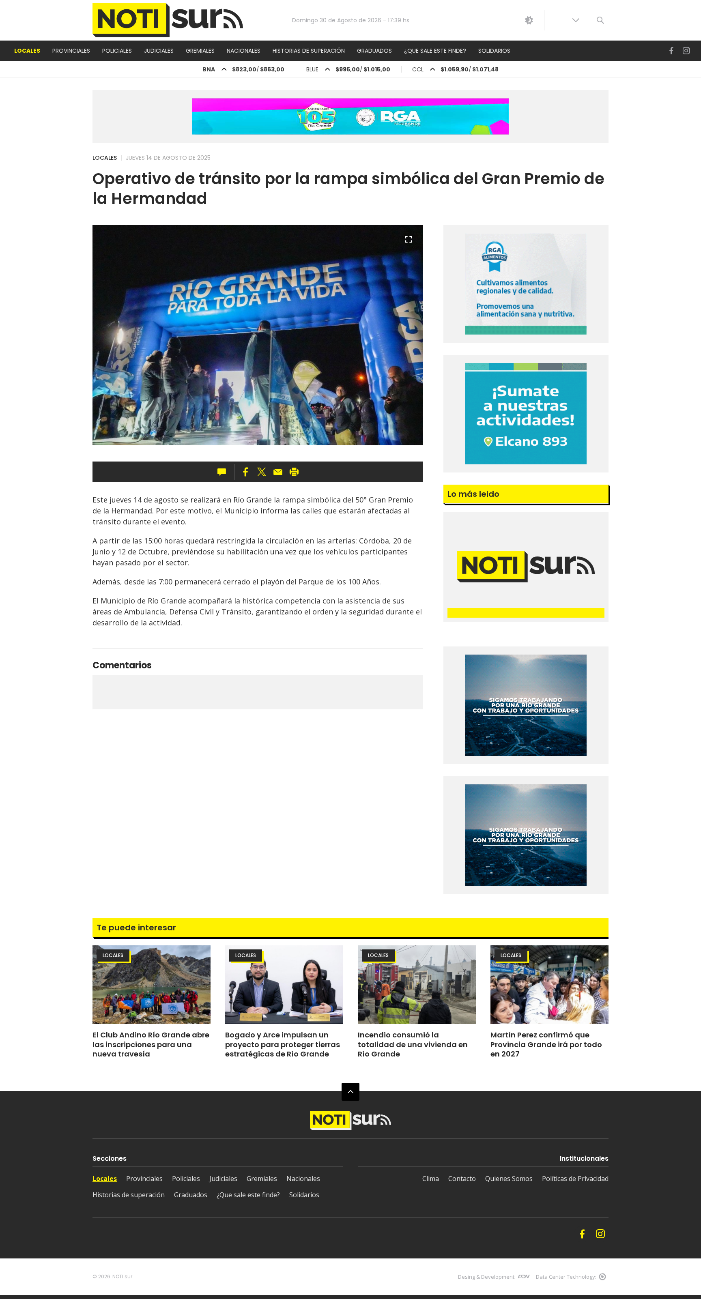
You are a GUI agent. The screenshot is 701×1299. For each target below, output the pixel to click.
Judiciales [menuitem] (159, 51)
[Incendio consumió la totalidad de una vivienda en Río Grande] (417, 984)
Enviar (278, 472)
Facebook (671, 50)
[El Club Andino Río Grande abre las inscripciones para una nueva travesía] (151, 984)
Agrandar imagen (408, 243)
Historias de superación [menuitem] (309, 51)
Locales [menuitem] (27, 51)
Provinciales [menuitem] (71, 51)
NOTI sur (122, 1276)
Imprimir (294, 472)
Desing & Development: (487, 1276)
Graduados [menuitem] (374, 51)
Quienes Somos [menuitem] (509, 1178)
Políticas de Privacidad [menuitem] (575, 1178)
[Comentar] (224, 472)
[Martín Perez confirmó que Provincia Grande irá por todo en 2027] (549, 984)
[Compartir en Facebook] (245, 472)
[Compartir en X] (262, 472)
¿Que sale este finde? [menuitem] (435, 51)
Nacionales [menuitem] (243, 51)
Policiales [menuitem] (117, 51)
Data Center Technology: (566, 1276)
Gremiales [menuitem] (200, 51)
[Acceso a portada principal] (167, 20)
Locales (104, 158)
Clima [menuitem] (430, 1178)
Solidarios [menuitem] (494, 51)
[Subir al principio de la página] (350, 1092)
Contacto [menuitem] (462, 1178)
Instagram (686, 50)
